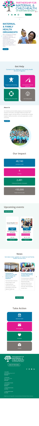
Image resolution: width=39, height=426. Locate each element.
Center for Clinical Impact (25, 236)
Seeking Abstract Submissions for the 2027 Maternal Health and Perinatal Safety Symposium (11, 276)
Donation (19, 338)
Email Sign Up (19, 328)
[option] (12, 229)
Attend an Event (19, 318)
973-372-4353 (6, 380)
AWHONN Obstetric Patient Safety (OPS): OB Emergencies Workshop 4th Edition (26, 232)
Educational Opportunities (11, 235)
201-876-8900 (6, 392)
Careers (19, 348)
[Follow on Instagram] (18, 14)
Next (36, 277)
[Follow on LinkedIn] (11, 14)
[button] (1, 36)
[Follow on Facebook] (8, 14)
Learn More (7, 121)
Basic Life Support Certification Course (12, 231)
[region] (19, 36)
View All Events (8, 211)
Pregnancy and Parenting (11, 85)
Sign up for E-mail (14, 365)
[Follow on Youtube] (15, 14)
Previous (3, 277)
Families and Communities (11, 98)
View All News (19, 297)
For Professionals (28, 98)
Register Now (12, 239)
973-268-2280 (28, 14)
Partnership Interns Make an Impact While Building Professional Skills (27, 274)
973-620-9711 (6, 385)
